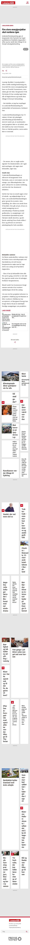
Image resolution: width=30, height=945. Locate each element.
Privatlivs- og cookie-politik (15, 923)
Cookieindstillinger (13, 925)
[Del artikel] (6, 70)
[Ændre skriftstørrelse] (3, 70)
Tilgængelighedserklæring (15, 927)
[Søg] (26, 931)
